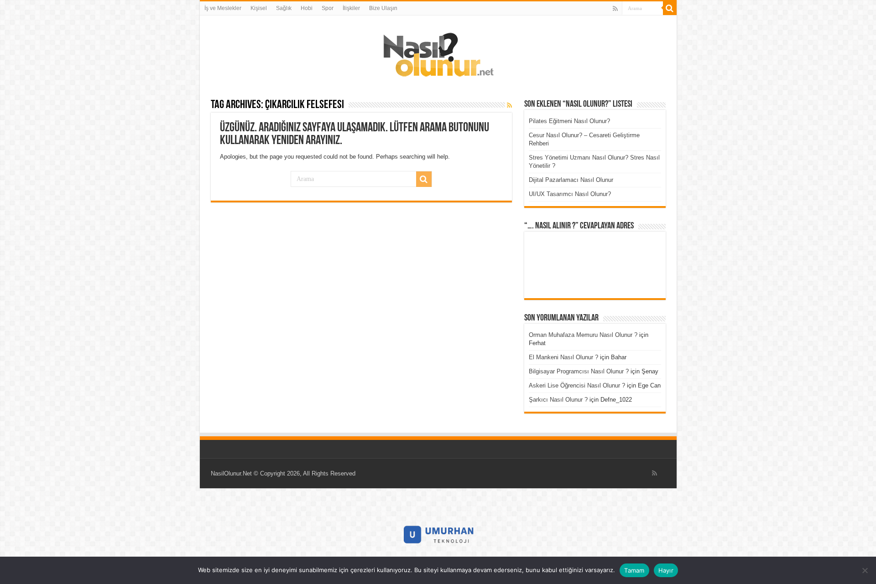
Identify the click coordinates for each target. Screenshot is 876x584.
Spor (328, 8)
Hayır (665, 570)
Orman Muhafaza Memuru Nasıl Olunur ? (583, 334)
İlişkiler (351, 8)
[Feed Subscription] (509, 105)
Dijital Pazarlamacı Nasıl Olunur (571, 179)
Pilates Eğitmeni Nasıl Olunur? (569, 121)
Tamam (634, 570)
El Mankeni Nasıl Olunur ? (563, 357)
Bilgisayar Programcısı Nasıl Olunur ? (579, 371)
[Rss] (615, 8)
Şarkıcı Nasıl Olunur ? (558, 399)
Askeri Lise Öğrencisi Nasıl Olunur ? (577, 385)
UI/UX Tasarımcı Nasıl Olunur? (570, 194)
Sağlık (284, 8)
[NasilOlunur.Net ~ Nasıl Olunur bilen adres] (438, 52)
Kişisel (258, 8)
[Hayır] (864, 570)
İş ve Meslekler (222, 8)
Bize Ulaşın (383, 8)
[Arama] (670, 8)
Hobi (307, 8)
